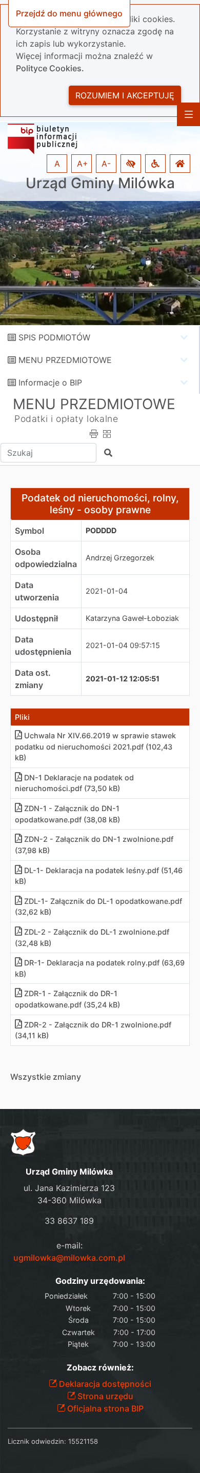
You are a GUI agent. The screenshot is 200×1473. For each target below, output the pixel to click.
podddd (101, 530)
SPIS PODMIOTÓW (54, 337)
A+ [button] (82, 163)
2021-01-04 (107, 591)
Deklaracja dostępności (104, 1384)
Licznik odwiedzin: (37, 1441)
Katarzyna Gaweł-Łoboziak (132, 618)
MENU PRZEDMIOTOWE (65, 360)
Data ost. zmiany (33, 679)
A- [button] (106, 163)
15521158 (83, 1441)
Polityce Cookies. (50, 68)
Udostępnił (36, 618)
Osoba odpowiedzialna (46, 558)
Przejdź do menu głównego (69, 13)
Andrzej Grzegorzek (120, 557)
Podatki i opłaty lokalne (66, 418)
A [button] (57, 163)
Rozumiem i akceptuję (124, 95)
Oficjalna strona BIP (104, 1408)
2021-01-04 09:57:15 (123, 645)
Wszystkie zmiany (45, 1077)
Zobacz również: (100, 1368)
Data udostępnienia (43, 645)
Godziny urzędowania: (100, 1281)
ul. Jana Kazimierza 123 (69, 1188)
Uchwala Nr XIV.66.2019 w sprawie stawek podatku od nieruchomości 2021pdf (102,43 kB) (95, 746)
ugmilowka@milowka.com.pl (69, 1258)
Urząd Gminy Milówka (100, 183)
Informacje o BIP (50, 382)
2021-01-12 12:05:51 (122, 678)
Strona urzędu (104, 1396)
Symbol (29, 531)
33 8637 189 (69, 1221)
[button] (131, 163)
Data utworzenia (37, 591)
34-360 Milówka (69, 1200)
